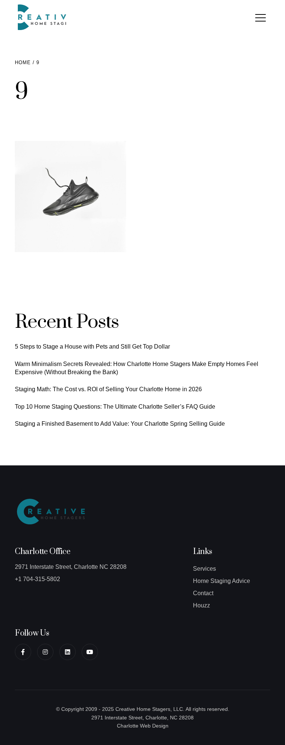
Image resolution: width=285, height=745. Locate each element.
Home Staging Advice (221, 581)
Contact (203, 593)
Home (23, 62)
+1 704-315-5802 (37, 579)
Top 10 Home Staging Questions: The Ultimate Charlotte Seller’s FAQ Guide (115, 406)
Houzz (201, 605)
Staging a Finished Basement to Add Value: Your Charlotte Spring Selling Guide (120, 424)
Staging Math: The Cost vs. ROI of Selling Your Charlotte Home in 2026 (108, 389)
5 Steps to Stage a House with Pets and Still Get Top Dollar (92, 346)
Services (204, 569)
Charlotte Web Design (142, 726)
